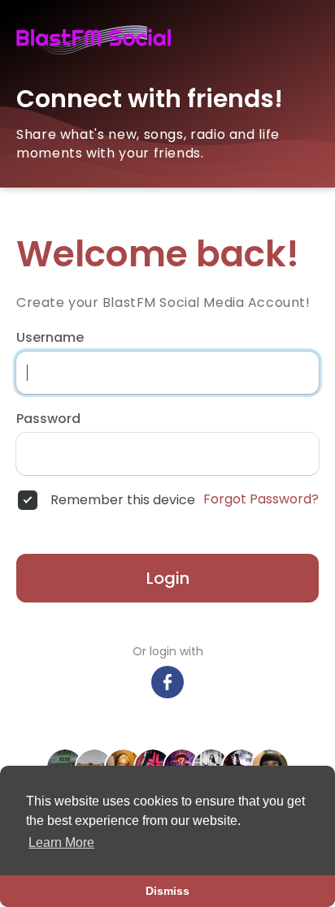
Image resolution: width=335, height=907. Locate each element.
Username (50, 338)
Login (167, 578)
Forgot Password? (261, 499)
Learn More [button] (61, 842)
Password (48, 419)
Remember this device (122, 500)
